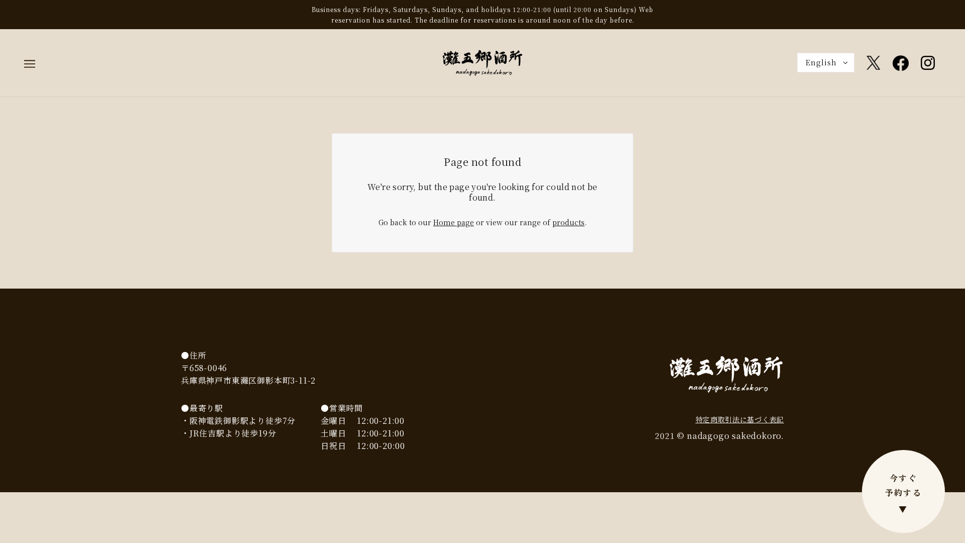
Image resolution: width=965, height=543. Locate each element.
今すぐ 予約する (903, 493)
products (568, 222)
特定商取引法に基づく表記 (740, 419)
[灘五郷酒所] (482, 62)
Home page (453, 222)
